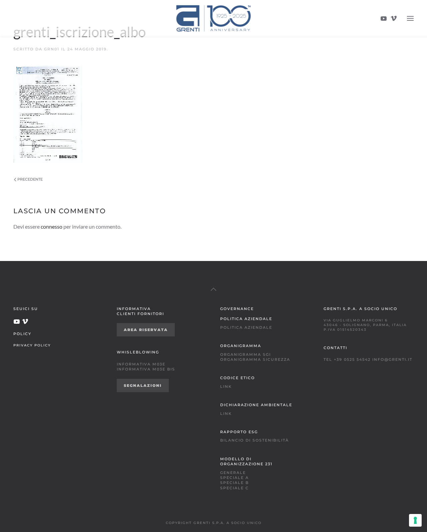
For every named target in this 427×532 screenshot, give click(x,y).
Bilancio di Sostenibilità (254, 440)
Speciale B (234, 482)
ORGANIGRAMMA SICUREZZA (255, 359)
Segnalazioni (143, 385)
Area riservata (146, 329)
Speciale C (234, 488)
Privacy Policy (32, 345)
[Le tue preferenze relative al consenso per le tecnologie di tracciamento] (415, 520)
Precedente (30, 179)
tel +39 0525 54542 (347, 359)
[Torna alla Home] (213, 18)
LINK (226, 386)
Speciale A (234, 477)
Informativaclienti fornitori (140, 311)
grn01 (51, 49)
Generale (233, 472)
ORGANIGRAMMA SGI (245, 354)
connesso (51, 226)
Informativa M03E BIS (146, 369)
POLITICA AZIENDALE (246, 327)
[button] (410, 18)
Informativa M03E (141, 364)
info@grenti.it (392, 359)
